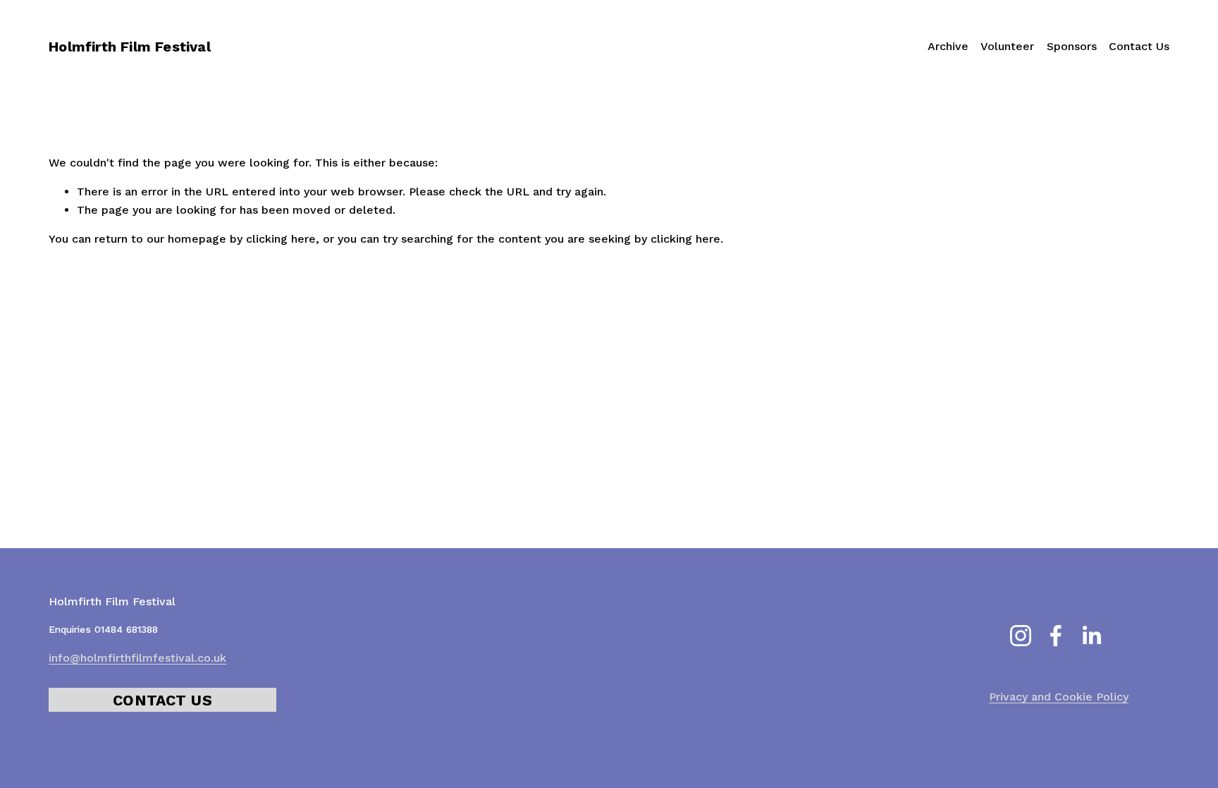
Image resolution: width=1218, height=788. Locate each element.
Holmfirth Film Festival (130, 46)
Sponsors (1072, 46)
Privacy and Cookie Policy (1058, 696)
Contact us (162, 700)
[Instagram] (1020, 635)
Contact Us (1139, 46)
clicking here (281, 239)
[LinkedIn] (1091, 635)
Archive (948, 46)
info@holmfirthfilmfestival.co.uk (137, 658)
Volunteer (1007, 46)
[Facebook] (1056, 635)
